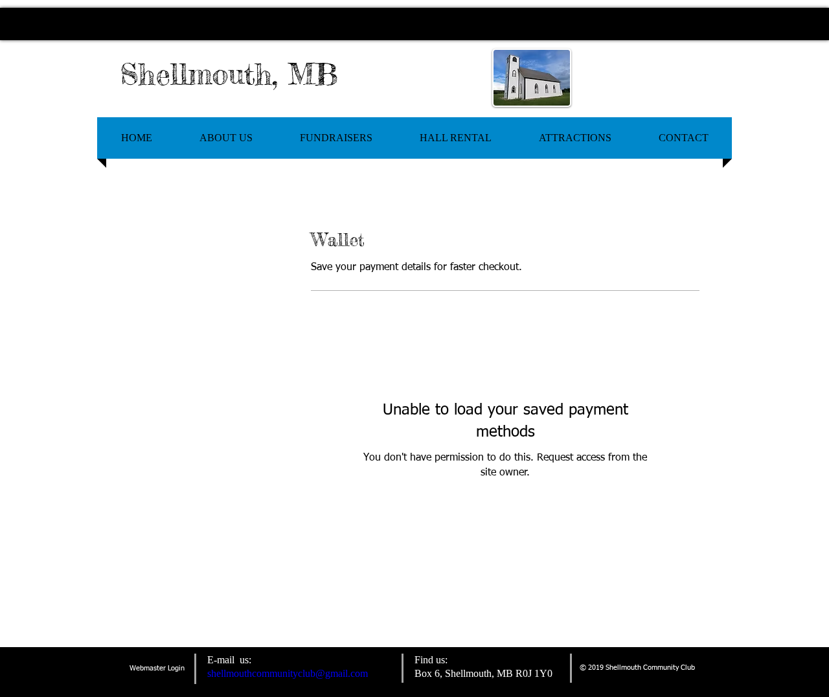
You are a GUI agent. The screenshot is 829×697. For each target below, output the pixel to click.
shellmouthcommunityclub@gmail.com (287, 673)
